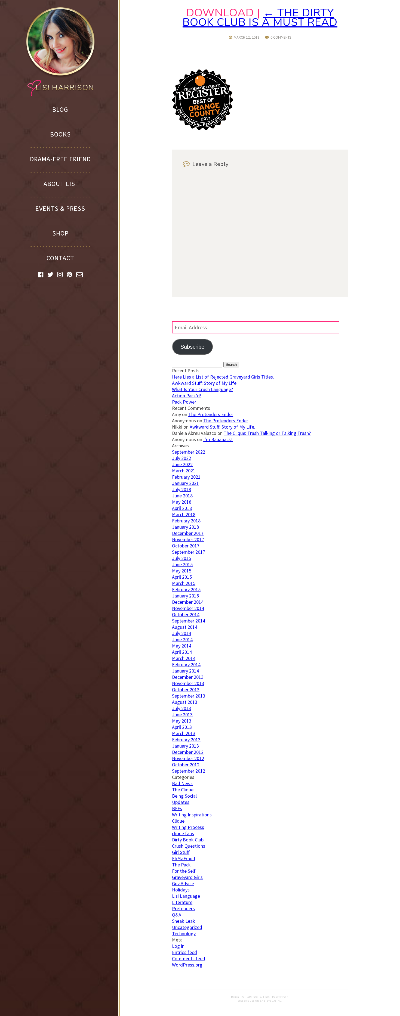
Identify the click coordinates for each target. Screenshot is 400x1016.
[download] (202, 128)
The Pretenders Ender (210, 414)
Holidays (181, 890)
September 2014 (188, 621)
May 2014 (181, 646)
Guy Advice (183, 883)
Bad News (182, 783)
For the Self (184, 871)
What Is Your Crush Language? (202, 389)
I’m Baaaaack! (218, 439)
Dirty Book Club (188, 840)
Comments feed (188, 958)
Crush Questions (188, 846)
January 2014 (185, 671)
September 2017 (188, 552)
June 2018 (182, 495)
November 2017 (188, 539)
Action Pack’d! (186, 395)
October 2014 (185, 614)
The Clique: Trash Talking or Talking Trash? (267, 433)
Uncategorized (187, 927)
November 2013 (188, 683)
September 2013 (188, 696)
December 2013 (188, 677)
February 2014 (186, 664)
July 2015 (181, 558)
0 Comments (280, 37)
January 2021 (185, 483)
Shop (60, 233)
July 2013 (181, 708)
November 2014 (188, 608)
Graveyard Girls (187, 877)
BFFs (177, 808)
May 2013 (181, 721)
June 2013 (182, 714)
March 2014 (183, 658)
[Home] (60, 51)
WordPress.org (187, 965)
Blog (60, 109)
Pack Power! (185, 402)
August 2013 (184, 702)
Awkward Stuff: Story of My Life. (205, 383)
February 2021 (186, 477)
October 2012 (185, 764)
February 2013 (186, 739)
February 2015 (186, 589)
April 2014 (182, 652)
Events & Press (60, 208)
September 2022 (188, 452)
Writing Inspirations (192, 814)
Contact (60, 258)
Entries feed (184, 952)
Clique (178, 821)
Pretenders (183, 908)
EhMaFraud (183, 858)
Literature (182, 902)
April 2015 (182, 577)
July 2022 (181, 458)
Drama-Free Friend (60, 159)
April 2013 (182, 727)
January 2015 (185, 596)
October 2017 (185, 546)
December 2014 (188, 602)
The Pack (181, 865)
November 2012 (188, 758)
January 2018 (185, 527)
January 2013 (185, 746)
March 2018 (183, 514)
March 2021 (183, 470)
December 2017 (188, 533)
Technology (184, 933)
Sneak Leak (183, 921)
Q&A (176, 915)
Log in (178, 946)
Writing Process (188, 827)
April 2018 (182, 508)
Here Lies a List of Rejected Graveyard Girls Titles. (223, 377)
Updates (180, 802)
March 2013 (183, 733)
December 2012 (188, 752)
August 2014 (184, 627)
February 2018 (186, 521)
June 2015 (182, 564)
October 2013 (185, 689)
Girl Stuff (180, 852)
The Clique (182, 789)
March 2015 (183, 583)
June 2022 (182, 464)
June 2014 (182, 639)
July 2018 (181, 489)
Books (60, 134)
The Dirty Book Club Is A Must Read (260, 17)
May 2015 (181, 571)
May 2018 (181, 502)
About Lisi (60, 183)
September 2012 (188, 771)
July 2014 (181, 633)
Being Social (184, 796)
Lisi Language (186, 896)
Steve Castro (272, 1000)
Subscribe (192, 347)
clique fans (183, 833)
